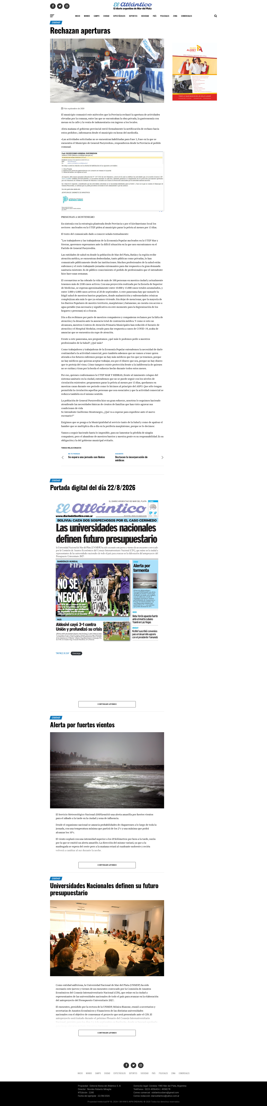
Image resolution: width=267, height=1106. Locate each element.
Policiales (164, 15)
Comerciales (186, 15)
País (154, 15)
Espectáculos (119, 15)
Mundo (87, 15)
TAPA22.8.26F (62, 653)
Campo (96, 15)
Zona (175, 15)
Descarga (76, 653)
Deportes (133, 15)
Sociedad (145, 15)
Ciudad (106, 15)
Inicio (77, 15)
